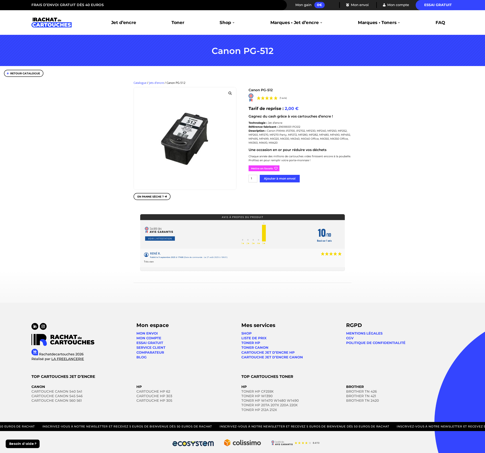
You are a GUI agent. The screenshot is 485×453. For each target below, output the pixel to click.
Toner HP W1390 (257, 396)
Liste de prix (254, 338)
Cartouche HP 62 (153, 391)
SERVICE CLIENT (150, 348)
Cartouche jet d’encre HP (268, 352)
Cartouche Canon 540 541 (56, 391)
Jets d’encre (156, 83)
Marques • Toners (377, 22)
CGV (350, 338)
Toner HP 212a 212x (259, 410)
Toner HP (250, 343)
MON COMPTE (148, 338)
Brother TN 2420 (362, 401)
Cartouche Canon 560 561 (56, 401)
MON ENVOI (147, 333)
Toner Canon (254, 348)
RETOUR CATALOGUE (25, 73)
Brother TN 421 (361, 396)
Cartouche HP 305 (154, 401)
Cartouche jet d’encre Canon (272, 357)
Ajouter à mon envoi (280, 178)
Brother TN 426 (361, 391)
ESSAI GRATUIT (149, 343)
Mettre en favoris (262, 168)
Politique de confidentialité (375, 343)
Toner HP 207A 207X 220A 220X (269, 405)
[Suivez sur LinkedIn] (34, 326)
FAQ (440, 22)
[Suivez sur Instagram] (43, 326)
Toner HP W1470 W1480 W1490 (270, 401)
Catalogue (140, 83)
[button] (230, 93)
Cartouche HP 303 (154, 396)
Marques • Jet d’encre (294, 22)
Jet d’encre (123, 22)
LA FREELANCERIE (67, 359)
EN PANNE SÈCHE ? (150, 196)
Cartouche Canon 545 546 (57, 396)
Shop (225, 22)
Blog (141, 357)
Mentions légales (364, 333)
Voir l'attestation (160, 238)
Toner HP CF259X (257, 391)
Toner (177, 22)
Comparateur (150, 352)
